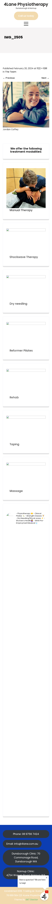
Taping (14, 444)
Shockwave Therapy (24, 257)
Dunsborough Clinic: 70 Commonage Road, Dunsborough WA (26, 857)
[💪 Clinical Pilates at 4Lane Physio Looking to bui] (26, 539)
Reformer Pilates (21, 350)
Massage (16, 491)
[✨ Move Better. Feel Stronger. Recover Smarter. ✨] (26, 728)
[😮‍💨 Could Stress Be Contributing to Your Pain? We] (26, 680)
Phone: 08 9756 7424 (26, 834)
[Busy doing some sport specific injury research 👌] (26, 775)
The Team (10, 71)
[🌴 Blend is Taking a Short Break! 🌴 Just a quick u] (26, 799)
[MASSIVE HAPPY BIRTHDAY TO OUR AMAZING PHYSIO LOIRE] (26, 633)
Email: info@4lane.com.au (22, 844)
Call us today (26, 16)
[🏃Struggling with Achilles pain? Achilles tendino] (26, 657)
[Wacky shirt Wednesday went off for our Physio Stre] (26, 704)
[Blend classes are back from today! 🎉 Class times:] (26, 751)
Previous (9, 78)
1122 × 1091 (42, 68)
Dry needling (18, 304)
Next (45, 78)
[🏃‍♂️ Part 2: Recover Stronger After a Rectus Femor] (26, 562)
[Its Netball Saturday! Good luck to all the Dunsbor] (26, 610)
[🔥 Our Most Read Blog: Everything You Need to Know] (26, 586)
